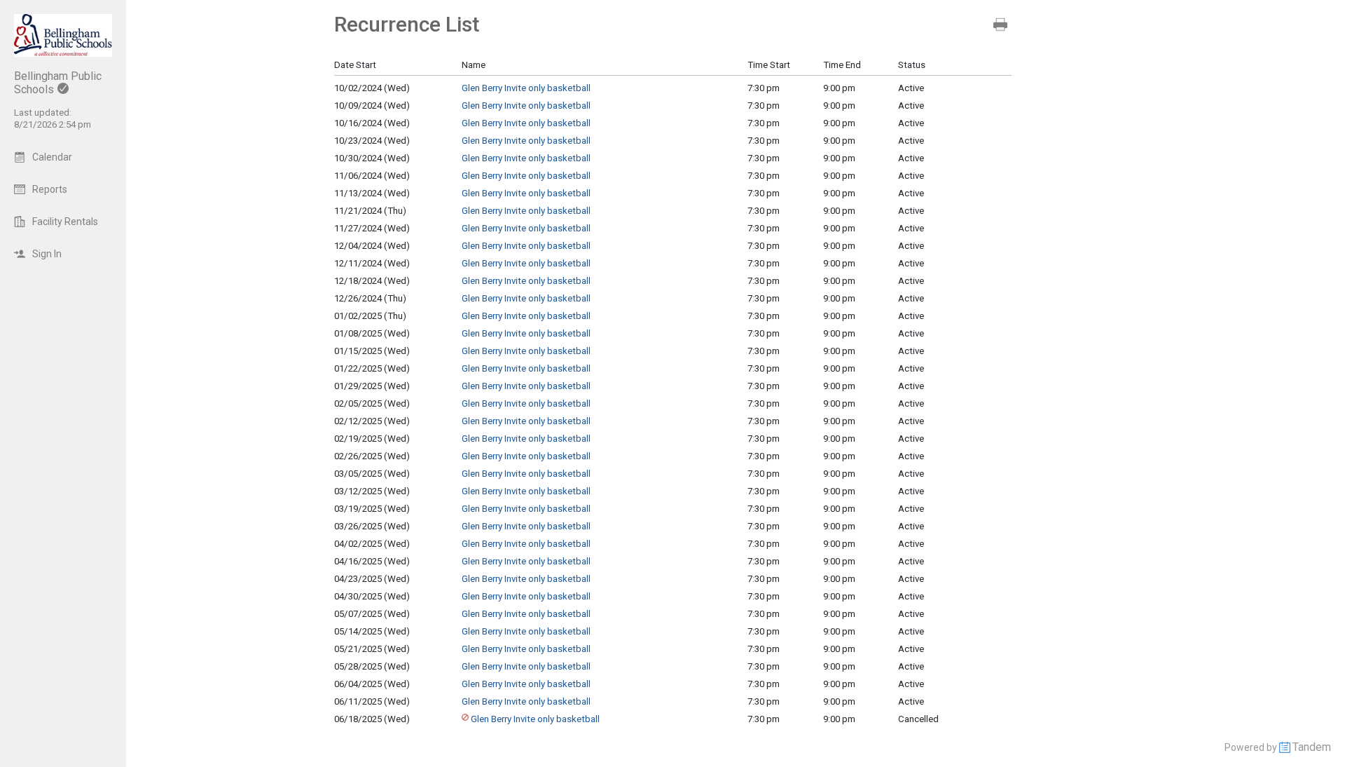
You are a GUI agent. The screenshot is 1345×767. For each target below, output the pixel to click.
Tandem (1311, 747)
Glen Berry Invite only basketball (526, 88)
